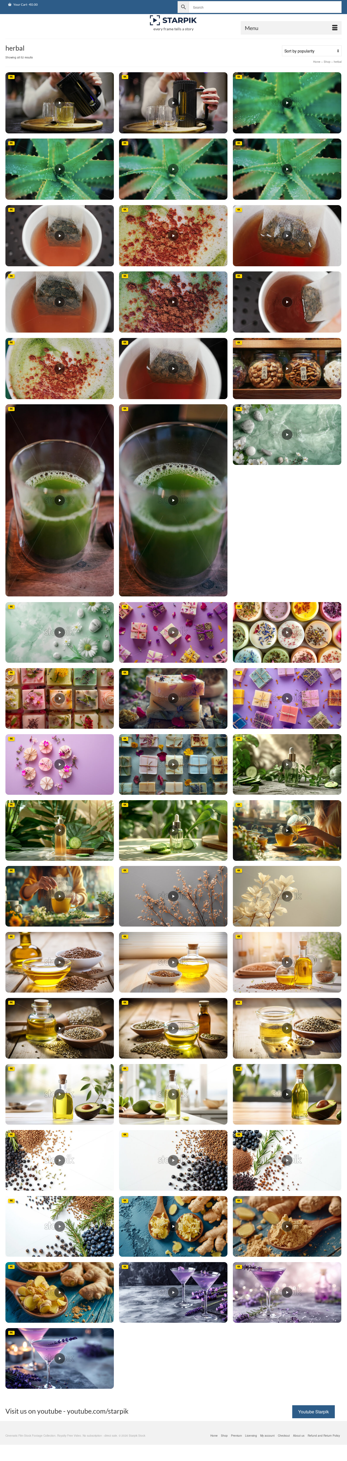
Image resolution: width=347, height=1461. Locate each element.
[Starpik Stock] (173, 20)
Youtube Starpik (313, 1412)
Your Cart (25, 4)
